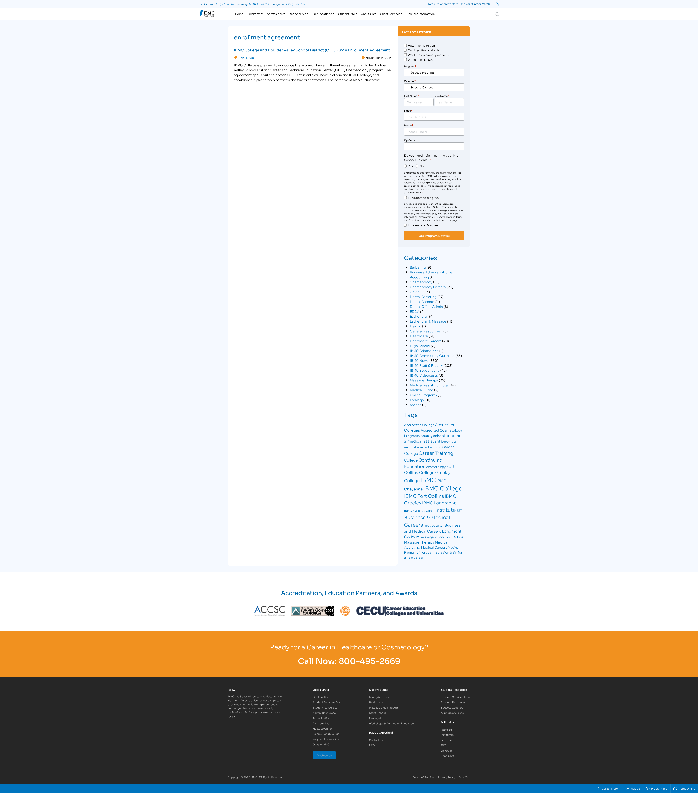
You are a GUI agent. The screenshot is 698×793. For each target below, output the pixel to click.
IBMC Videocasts (424, 375)
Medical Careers (434, 547)
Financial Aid (297, 14)
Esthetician (419, 316)
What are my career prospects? (429, 55)
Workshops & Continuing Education (391, 723)
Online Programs (423, 394)
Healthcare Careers (425, 340)
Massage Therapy (424, 380)
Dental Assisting (423, 296)
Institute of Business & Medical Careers (433, 517)
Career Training (436, 452)
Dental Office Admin (426, 306)
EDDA (414, 311)
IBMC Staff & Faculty (426, 365)
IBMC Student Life (425, 370)
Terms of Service (423, 777)
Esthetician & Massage (428, 321)
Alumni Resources (324, 713)
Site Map (464, 777)
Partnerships (321, 723)
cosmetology (436, 466)
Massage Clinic (322, 728)
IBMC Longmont (439, 503)
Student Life (346, 14)
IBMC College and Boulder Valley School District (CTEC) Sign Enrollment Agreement (312, 50)
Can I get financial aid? (423, 50)
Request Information (421, 14)
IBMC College (442, 488)
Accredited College (419, 424)
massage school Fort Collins (441, 537)
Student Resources (325, 707)
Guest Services (390, 14)
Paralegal (417, 399)
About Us (367, 14)
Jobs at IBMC (321, 744)
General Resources (425, 331)
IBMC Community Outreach (432, 355)
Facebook (447, 729)
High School (420, 345)
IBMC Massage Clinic (419, 510)
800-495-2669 (369, 660)
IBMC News (246, 57)
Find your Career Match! (475, 4)
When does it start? (421, 59)
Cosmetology (421, 281)
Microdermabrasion (434, 552)
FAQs (372, 745)
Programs (253, 14)
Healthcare (419, 335)
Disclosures (324, 755)
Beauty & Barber (379, 697)
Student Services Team (327, 702)
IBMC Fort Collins (424, 495)
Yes (410, 166)
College (411, 460)
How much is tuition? (422, 45)
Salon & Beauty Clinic (326, 734)
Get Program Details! (434, 235)
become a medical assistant (432, 438)
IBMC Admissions (424, 350)
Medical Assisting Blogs (429, 385)
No (422, 166)
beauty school (432, 435)
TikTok (445, 745)
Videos (415, 404)
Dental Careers (422, 301)
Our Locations (322, 14)
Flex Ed (415, 326)
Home (239, 14)
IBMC (428, 479)
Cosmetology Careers (428, 286)
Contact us (376, 740)
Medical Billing (421, 389)
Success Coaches (452, 707)
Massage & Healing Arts (383, 707)
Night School (377, 713)
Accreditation (321, 718)
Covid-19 (417, 291)
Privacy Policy (446, 777)
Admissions (275, 14)
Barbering (418, 267)
